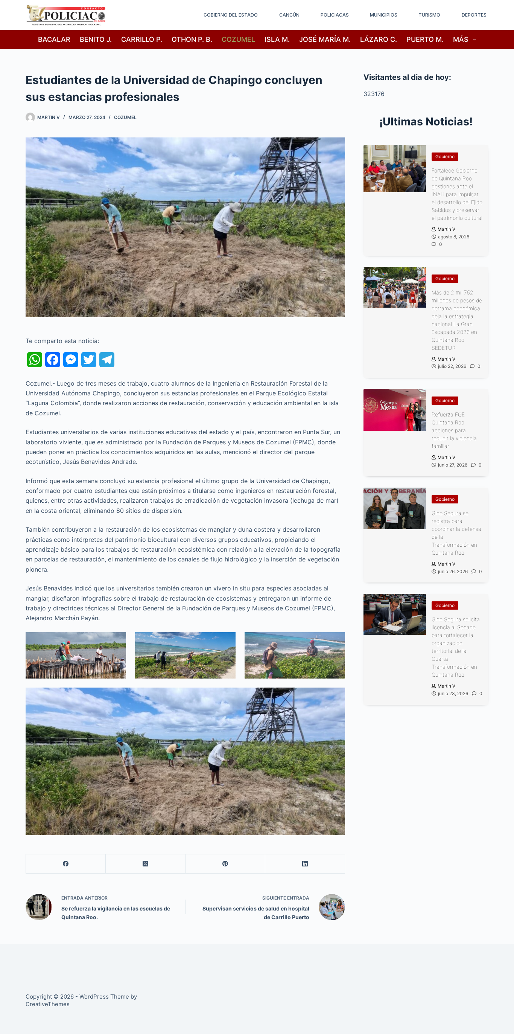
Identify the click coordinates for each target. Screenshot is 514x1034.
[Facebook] (66, 864)
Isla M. (277, 39)
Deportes (474, 15)
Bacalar (54, 39)
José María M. (325, 39)
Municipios (383, 15)
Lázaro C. (378, 39)
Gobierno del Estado (231, 15)
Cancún (289, 15)
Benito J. (96, 39)
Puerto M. (425, 39)
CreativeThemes (48, 1004)
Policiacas (335, 15)
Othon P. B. (192, 39)
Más (460, 39)
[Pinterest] (225, 864)
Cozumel (238, 39)
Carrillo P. (141, 39)
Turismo (429, 15)
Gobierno (445, 156)
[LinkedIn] (305, 864)
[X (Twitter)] (146, 864)
